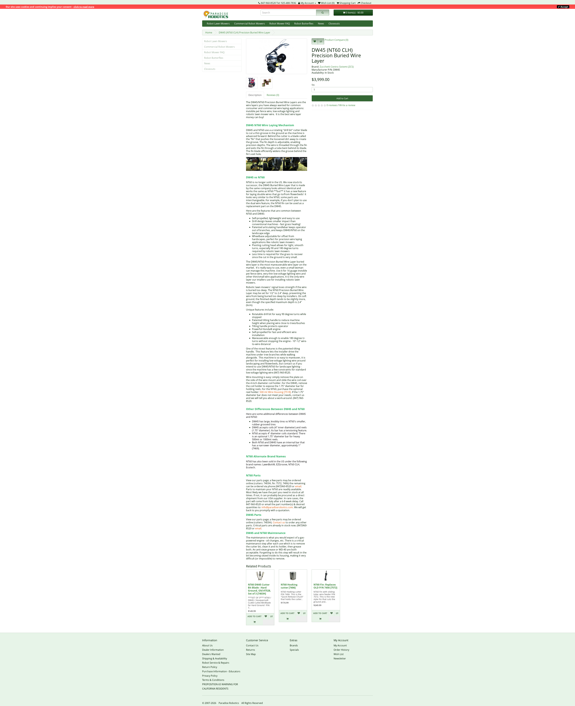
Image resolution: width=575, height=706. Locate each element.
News (321, 23)
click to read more (84, 6)
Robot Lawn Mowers (218, 23)
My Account (340, 645)
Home (208, 32)
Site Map (251, 654)
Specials (294, 649)
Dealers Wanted (211, 654)
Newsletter (340, 658)
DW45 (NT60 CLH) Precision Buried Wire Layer (244, 32)
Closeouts (334, 23)
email (298, 486)
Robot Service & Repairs (215, 662)
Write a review (347, 105)
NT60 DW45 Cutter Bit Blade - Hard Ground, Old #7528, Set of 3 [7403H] (259, 589)
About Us (207, 645)
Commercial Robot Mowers (249, 23)
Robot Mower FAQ (279, 23)
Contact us (279, 522)
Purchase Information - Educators (221, 671)
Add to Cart (342, 98)
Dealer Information (213, 649)
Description (255, 95)
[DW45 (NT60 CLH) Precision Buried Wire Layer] (276, 56)
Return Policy (209, 667)
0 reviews (332, 105)
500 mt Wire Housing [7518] (275, 392)
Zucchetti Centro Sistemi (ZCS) (337, 66)
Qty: (313, 84)
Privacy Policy (209, 675)
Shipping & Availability (214, 658)
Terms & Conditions (213, 680)
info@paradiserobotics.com (277, 507)
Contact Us (252, 645)
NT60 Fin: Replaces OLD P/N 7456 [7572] (325, 586)
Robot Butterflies (303, 23)
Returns (250, 649)
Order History (341, 649)
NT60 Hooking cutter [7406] (289, 586)
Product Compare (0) (336, 40)
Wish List (339, 654)
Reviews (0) (273, 95)
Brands (294, 645)
